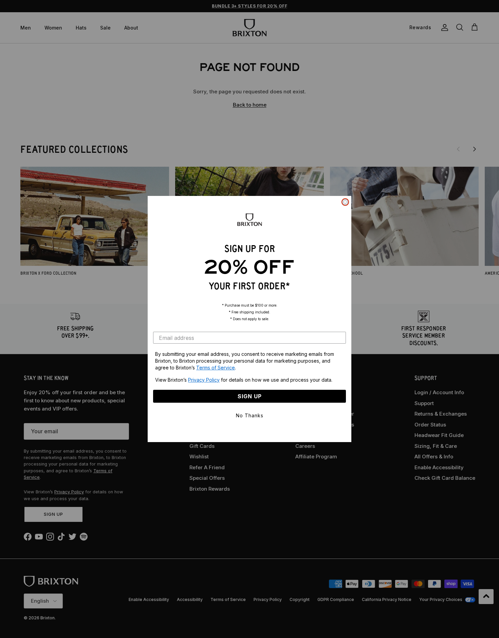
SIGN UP (250, 396)
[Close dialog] (345, 202)
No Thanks (249, 415)
